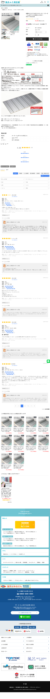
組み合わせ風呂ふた (19, 531)
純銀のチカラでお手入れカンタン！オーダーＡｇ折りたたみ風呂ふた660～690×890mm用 (31, 448)
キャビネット (32, 562)
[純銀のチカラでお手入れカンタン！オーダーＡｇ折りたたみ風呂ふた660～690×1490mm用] (6, 440)
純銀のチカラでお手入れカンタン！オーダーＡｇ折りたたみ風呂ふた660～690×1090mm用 (19, 430)
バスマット (20, 572)
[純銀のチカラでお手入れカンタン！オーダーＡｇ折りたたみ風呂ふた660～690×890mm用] (31, 440)
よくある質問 (4, 644)
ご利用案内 (29, 637)
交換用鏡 (25, 562)
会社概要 (3, 641)
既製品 (38, 562)
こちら (35, 54)
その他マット (22, 554)
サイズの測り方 (30, 641)
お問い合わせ (29, 648)
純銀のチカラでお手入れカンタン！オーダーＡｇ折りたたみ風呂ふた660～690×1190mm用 (43, 430)
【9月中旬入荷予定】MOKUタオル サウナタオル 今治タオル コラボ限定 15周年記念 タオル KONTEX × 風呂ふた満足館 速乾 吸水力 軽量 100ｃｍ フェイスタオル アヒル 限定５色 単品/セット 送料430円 (6, 493)
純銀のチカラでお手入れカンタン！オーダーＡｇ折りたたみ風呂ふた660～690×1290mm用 (6, 430)
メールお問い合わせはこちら (25, 612)
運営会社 (12, 687)
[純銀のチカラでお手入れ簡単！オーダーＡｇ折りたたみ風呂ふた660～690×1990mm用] (6, 458)
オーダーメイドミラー (8, 562)
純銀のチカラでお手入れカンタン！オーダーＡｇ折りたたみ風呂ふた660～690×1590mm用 (19, 448)
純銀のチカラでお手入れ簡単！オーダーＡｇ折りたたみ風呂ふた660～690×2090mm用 (19, 466)
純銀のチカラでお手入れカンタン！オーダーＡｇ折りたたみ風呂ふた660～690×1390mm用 (43, 448)
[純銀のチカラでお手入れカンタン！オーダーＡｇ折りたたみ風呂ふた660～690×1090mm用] (19, 421)
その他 (32, 572)
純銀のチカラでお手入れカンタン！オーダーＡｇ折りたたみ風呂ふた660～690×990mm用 (31, 430)
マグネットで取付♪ (8, 580)
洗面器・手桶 (13, 570)
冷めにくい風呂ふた (20, 533)
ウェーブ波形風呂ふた (8, 533)
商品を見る (10, 502)
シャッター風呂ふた (8, 531)
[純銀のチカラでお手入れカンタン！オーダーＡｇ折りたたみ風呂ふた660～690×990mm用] (31, 421)
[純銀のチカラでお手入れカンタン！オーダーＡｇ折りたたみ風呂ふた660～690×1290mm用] (6, 421)
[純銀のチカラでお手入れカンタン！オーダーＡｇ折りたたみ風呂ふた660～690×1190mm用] (43, 421)
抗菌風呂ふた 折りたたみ (7, 9)
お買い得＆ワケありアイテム (31, 580)
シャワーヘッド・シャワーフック (25, 570)
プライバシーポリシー (35, 687)
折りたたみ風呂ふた (30, 531)
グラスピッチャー (19, 580)
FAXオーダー (4, 651)
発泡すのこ (6, 554)
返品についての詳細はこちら (32, 62)
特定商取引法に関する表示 (22, 687)
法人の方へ (29, 651)
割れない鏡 (18, 562)
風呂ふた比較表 (30, 644)
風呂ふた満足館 (4, 8)
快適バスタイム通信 (6, 637)
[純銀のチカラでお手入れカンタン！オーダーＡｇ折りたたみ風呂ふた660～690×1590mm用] (19, 440)
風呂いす (5, 570)
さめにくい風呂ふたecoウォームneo (24, 540)
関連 (43, 562)
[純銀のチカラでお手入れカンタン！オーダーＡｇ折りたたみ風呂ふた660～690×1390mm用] (43, 440)
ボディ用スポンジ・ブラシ (9, 572)
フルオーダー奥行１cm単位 (18, 9)
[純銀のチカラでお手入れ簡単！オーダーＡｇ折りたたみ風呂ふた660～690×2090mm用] (19, 458)
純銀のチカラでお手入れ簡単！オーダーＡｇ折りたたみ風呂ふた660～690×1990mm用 (6, 466)
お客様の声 (4, 648)
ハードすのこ (14, 554)
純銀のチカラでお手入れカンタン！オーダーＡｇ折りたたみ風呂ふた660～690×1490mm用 (6, 448)
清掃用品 (27, 572)
